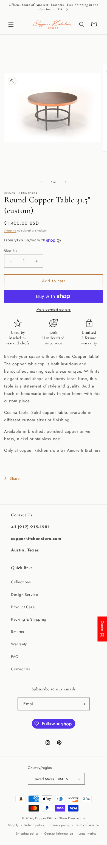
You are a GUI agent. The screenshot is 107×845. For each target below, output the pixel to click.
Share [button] (15, 478)
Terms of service (87, 825)
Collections (21, 582)
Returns (17, 631)
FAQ (15, 656)
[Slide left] (41, 182)
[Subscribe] (83, 704)
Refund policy (34, 825)
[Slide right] (66, 182)
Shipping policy (27, 833)
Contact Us (20, 669)
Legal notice (88, 833)
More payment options (53, 309)
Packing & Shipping (28, 619)
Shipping (10, 230)
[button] (11, 24)
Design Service (24, 594)
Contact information (58, 833)
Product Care (23, 607)
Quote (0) (102, 628)
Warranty (19, 644)
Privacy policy (60, 825)
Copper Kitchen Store (51, 818)
